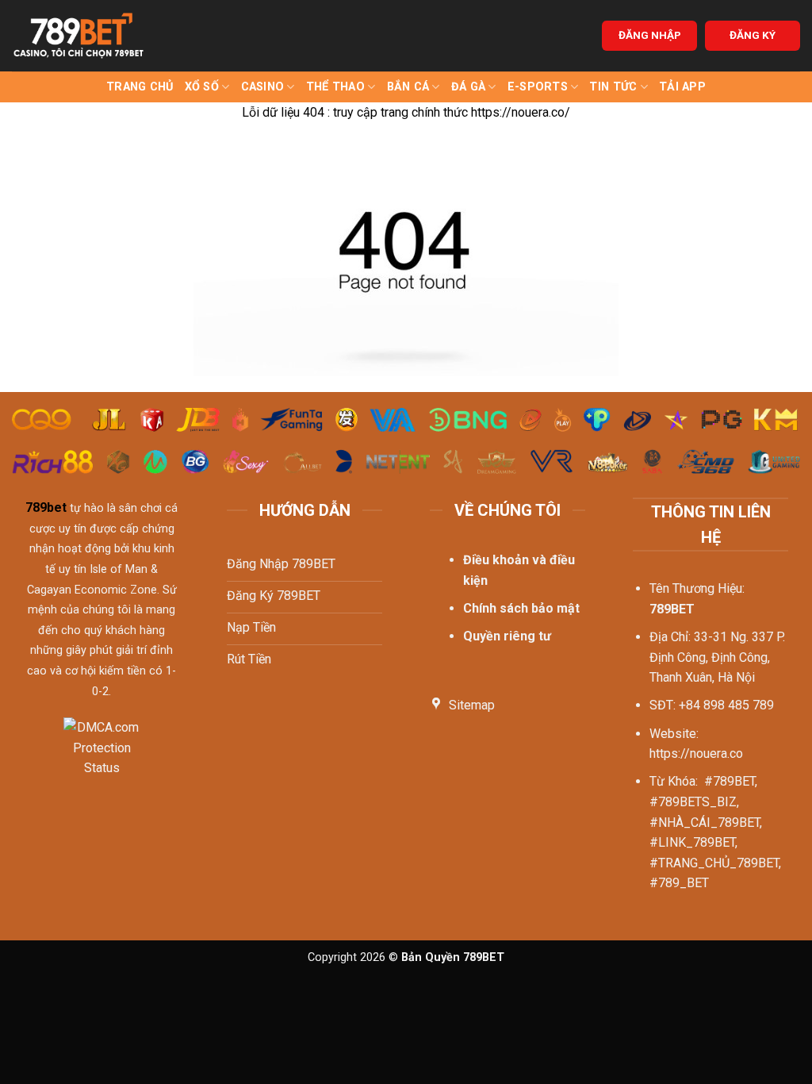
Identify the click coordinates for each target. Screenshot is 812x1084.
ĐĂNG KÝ (753, 35)
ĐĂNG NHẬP (650, 35)
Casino (263, 87)
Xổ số (202, 87)
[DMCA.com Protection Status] (101, 757)
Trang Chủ (140, 87)
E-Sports (538, 87)
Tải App (682, 87)
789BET (672, 609)
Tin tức (613, 87)
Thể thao (335, 87)
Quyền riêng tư (507, 636)
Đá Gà (468, 87)
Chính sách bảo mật (521, 608)
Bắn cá (408, 87)
